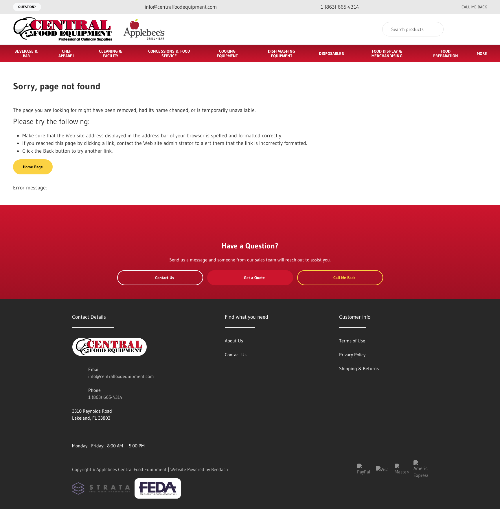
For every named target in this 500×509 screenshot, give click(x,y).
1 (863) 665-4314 (105, 397)
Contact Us (164, 277)
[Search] (435, 29)
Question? (27, 7)
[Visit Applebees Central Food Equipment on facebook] (74, 432)
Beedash (219, 469)
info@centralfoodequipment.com (121, 376)
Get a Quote (254, 277)
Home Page (33, 166)
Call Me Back (474, 7)
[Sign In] (459, 29)
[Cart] (481, 29)
